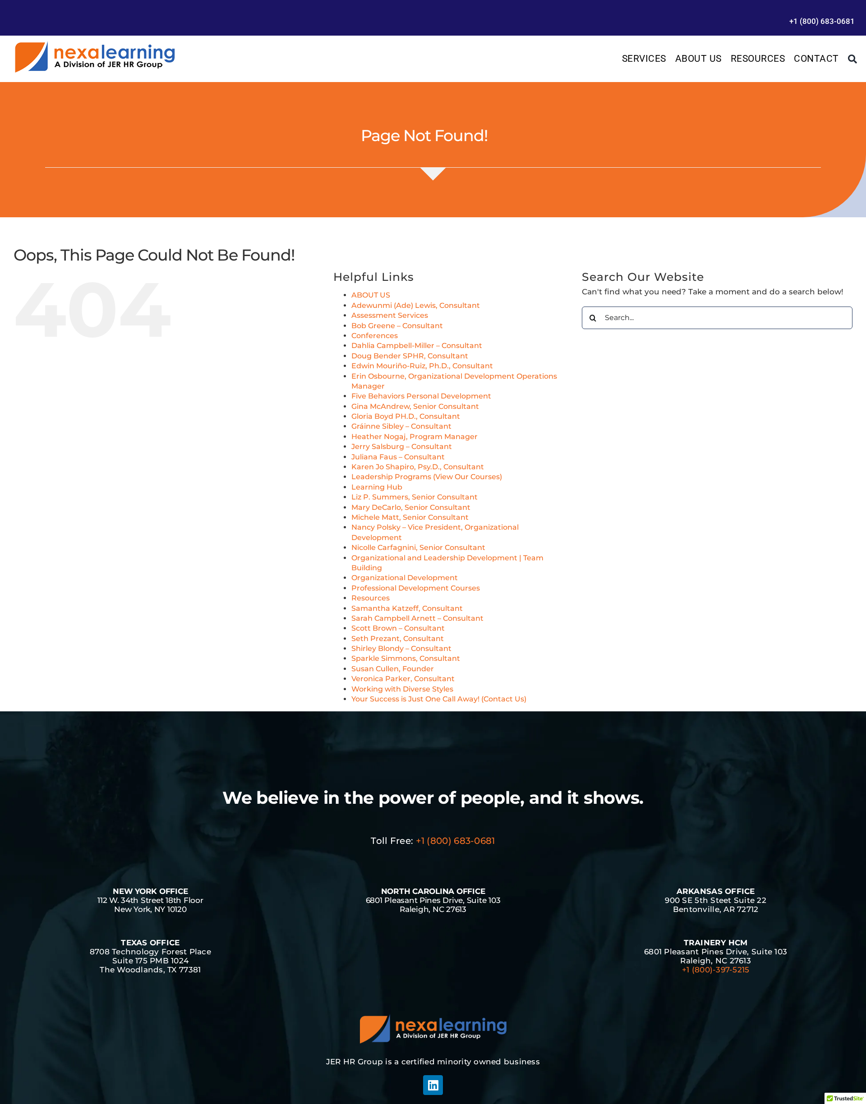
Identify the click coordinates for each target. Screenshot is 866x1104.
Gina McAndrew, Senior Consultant (415, 406)
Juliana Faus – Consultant (398, 457)
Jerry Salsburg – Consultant (401, 446)
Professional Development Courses (415, 588)
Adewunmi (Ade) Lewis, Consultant (415, 305)
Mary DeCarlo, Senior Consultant (410, 507)
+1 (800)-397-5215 (715, 969)
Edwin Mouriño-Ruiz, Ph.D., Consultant (422, 366)
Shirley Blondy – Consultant (401, 648)
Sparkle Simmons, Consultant (405, 658)
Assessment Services (389, 315)
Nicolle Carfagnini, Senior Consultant (418, 547)
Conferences (374, 335)
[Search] (852, 59)
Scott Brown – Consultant (398, 628)
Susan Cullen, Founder (392, 668)
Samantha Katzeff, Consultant (407, 608)
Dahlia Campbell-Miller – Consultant (416, 345)
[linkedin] (433, 1085)
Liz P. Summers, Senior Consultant (414, 497)
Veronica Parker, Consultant (403, 678)
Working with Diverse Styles (402, 689)
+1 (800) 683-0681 (455, 840)
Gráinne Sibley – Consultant (401, 426)
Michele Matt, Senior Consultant (410, 517)
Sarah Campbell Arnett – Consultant (417, 618)
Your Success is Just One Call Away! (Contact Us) (438, 699)
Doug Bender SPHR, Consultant (409, 356)
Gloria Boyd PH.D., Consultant (405, 416)
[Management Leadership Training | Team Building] (95, 43)
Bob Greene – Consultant (397, 325)
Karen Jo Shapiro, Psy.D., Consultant (417, 467)
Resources (370, 598)
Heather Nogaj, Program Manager (414, 436)
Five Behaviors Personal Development (421, 396)
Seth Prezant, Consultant (397, 638)
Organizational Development (404, 577)
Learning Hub (376, 487)
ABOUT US (370, 295)
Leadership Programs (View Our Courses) (426, 476)
